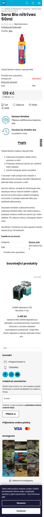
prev (3, 291)
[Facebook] (5, 374)
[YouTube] (17, 374)
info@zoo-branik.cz (17, 362)
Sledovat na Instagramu (22, 480)
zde (3, 497)
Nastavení (21, 503)
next (41, 291)
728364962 (13, 367)
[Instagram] (11, 374)
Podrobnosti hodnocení (11, 27)
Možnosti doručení (9, 82)
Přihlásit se (11, 414)
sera (10, 31)
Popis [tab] (22, 143)
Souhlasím (21, 511)
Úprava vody (34, 242)
